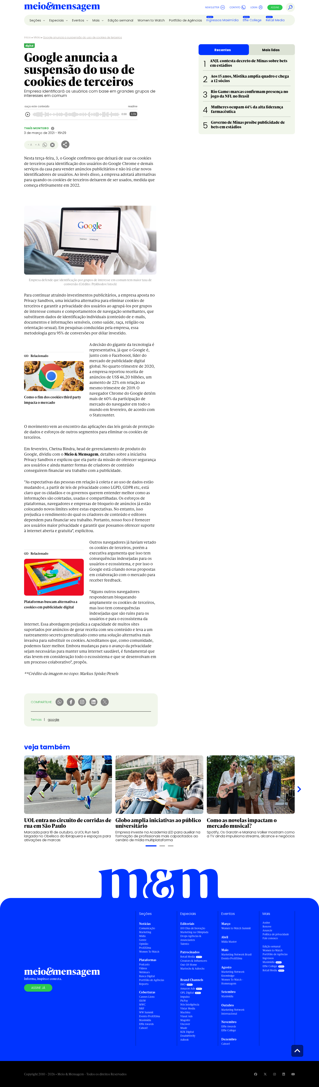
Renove (267, 926)
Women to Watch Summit (236, 928)
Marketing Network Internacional (232, 1011)
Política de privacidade (276, 934)
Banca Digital (147, 976)
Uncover (185, 1024)
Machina (185, 1012)
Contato (235, 7)
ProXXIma (145, 948)
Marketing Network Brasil (236, 954)
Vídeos (143, 968)
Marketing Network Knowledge (232, 974)
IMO (183, 984)
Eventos (78, 20)
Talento (184, 944)
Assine (275, 7)
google (53, 719)
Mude (183, 1028)
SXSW (142, 1000)
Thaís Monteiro (36, 128)
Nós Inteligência (189, 1004)
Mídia (37, 37)
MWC (142, 1004)
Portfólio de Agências (185, 20)
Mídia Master (229, 942)
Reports (143, 984)
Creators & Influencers (193, 961)
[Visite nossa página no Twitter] (265, 1074)
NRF (141, 1008)
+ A (37, 145)
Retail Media (275, 20)
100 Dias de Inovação (192, 928)
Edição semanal (120, 20)
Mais (96, 20)
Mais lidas (271, 50)
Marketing (145, 932)
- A (30, 145)
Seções (36, 20)
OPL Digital (187, 992)
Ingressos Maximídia (222, 20)
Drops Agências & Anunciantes (190, 938)
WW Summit (146, 1012)
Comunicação (147, 928)
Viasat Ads (186, 1016)
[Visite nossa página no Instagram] (274, 1074)
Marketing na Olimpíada (194, 932)
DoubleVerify (187, 1036)
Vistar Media (187, 1008)
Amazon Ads (187, 988)
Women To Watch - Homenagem (232, 981)
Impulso (185, 997)
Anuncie (267, 930)
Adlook (184, 1039)
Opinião (143, 944)
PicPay (184, 1000)
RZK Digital (187, 1032)
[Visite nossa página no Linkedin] (283, 1074)
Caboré (143, 1028)
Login (253, 7)
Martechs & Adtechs (192, 968)
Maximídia (145, 1020)
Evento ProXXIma (149, 1016)
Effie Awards (146, 1024)
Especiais (57, 20)
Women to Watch (151, 20)
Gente (142, 940)
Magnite (185, 1020)
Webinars (144, 972)
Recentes (222, 50)
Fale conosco (270, 938)
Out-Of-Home (188, 964)
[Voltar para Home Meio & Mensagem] (62, 7)
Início (27, 37)
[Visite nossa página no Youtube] (293, 1074)
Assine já (38, 988)
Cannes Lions (147, 997)
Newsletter (212, 7)
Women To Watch (149, 951)
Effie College (252, 20)
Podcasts (144, 964)
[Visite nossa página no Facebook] (255, 1074)
